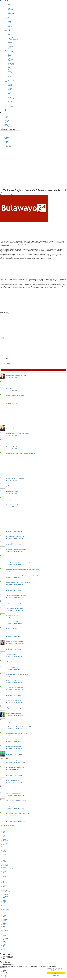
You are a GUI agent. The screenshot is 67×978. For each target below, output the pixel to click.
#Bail (8, 313)
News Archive (5, 942)
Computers (10, 88)
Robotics (9, 90)
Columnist (10, 51)
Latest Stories (8, 126)
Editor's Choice (13, 129)
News (6, 3)
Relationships (10, 46)
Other (9, 29)
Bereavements (11, 63)
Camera (9, 84)
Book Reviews (11, 64)
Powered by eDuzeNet (4, 967)
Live (9, 17)
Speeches (10, 54)
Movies (9, 69)
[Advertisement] (33, 158)
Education (10, 9)
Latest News (5, 129)
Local (9, 4)
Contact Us (5, 949)
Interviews (10, 52)
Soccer (9, 21)
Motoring (10, 100)
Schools (9, 26)
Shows (9, 76)
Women (9, 101)
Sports (6, 18)
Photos (9, 48)
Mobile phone (10, 87)
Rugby (9, 25)
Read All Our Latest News (8, 825)
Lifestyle (7, 38)
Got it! (55, 973)
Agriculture (10, 14)
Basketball (10, 24)
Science (9, 92)
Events (9, 77)
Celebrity (10, 68)
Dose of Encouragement (13, 39)
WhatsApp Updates (12, 62)
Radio (9, 75)
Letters (9, 55)
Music (9, 67)
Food (9, 102)
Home (7, 115)
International (10, 13)
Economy (10, 34)
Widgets (4, 944)
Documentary (11, 106)
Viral (9, 108)
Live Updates (6, 358)
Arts (8, 73)
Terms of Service (44, 966)
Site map (4, 945)
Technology (7, 124)
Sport (9, 97)
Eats (9, 41)
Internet (9, 85)
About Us (4, 948)
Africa (9, 8)
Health (9, 10)
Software (10, 89)
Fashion (9, 42)
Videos (6, 94)
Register (65, 315)
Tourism (9, 104)
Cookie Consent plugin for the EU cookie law (56, 975)
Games (9, 71)
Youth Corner (10, 60)
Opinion (7, 50)
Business (7, 30)
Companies (10, 33)
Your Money (10, 37)
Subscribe (33, 370)
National (9, 6)
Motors (9, 83)
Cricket (9, 22)
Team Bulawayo (11, 79)
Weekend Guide (11, 80)
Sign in (60, 315)
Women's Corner (11, 59)
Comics (9, 47)
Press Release (11, 16)
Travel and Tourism (12, 45)
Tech (6, 81)
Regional (10, 5)
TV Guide (10, 72)
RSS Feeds (5, 946)
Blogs (9, 56)
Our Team (5, 950)
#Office (5, 313)
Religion (9, 12)
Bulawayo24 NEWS (4, 0)
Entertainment (8, 66)
